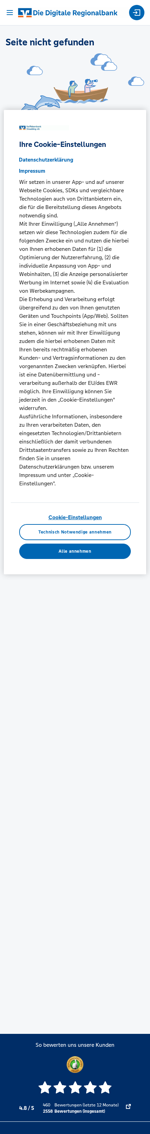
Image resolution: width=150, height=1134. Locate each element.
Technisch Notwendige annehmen (75, 532)
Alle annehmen (75, 551)
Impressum (32, 170)
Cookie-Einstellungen (75, 517)
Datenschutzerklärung (46, 159)
